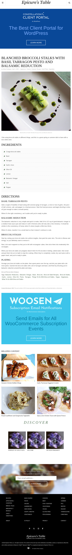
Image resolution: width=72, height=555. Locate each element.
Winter (63, 506)
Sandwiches (28, 506)
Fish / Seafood (47, 503)
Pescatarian (47, 514)
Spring (63, 498)
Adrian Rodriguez (7, 69)
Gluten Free (47, 511)
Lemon (9, 277)
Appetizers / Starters (25, 69)
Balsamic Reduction (11, 275)
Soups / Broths (29, 511)
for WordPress (36, 21)
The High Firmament (53, 450)
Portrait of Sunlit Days (16, 450)
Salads (26, 503)
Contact (63, 520)
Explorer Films (36, 548)
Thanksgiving (65, 511)
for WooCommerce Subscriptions (36, 311)
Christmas (64, 514)
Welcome (30, 450)
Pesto (22, 277)
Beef (44, 501)
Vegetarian (64, 277)
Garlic (4, 277)
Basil (34, 275)
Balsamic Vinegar (25, 275)
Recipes (39, 69)
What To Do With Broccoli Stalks (12, 279)
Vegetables (51, 69)
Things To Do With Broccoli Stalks (43, 277)
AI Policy (27, 520)
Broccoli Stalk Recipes (51, 275)
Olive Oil (16, 277)
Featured (34, 69)
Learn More (36, 43)
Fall (62, 503)
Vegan (58, 277)
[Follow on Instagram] (38, 528)
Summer (63, 501)
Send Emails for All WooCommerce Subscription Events (36, 323)
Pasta (26, 501)
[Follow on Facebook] (42, 528)
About (8, 520)
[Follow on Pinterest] (29, 528)
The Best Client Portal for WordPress (36, 30)
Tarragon (28, 277)
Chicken (45, 498)
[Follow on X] (34, 528)
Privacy (45, 520)
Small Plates (45, 69)
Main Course (28, 498)
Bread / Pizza (10, 506)
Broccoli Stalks (65, 275)
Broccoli (39, 275)
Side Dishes (28, 509)
